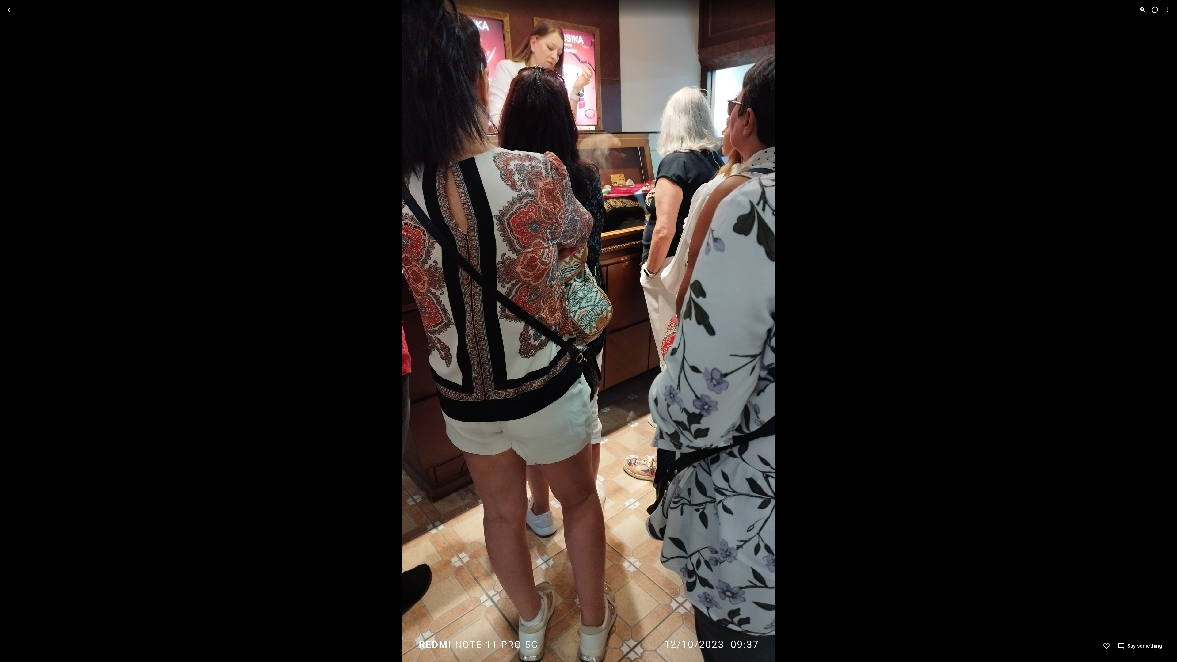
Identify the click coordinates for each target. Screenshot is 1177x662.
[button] (17, 331)
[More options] (1167, 10)
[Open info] (1155, 10)
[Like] (1106, 646)
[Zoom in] (1143, 10)
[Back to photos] (9, 9)
